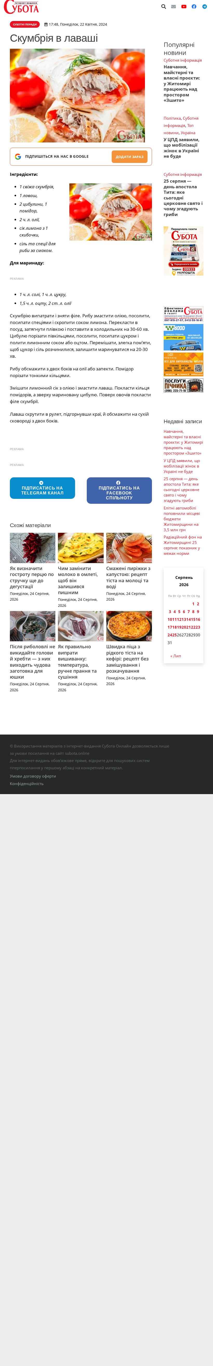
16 (198, 619)
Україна (188, 132)
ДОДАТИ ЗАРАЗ (129, 156)
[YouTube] (184, 6)
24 (170, 634)
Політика (172, 118)
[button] (164, 6)
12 (179, 619)
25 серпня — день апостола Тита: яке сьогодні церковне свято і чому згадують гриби (183, 197)
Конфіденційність (27, 783)
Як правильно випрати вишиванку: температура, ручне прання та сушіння (77, 661)
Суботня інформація (183, 60)
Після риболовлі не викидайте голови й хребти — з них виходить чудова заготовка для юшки (32, 661)
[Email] (173, 6)
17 (170, 627)
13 (184, 619)
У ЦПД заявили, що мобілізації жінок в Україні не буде (181, 147)
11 (174, 619)
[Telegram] (204, 6)
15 (193, 619)
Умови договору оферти (33, 776)
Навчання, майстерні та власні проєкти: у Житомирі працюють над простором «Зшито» (182, 83)
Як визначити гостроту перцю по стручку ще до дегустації (32, 577)
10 (170, 619)
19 (179, 627)
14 (188, 619)
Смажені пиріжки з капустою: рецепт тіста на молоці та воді (128, 577)
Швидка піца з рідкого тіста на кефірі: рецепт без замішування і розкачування (127, 658)
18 (174, 627)
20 (184, 627)
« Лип (175, 655)
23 (198, 627)
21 (188, 627)
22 (193, 627)
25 (174, 634)
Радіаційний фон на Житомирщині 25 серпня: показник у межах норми (183, 545)
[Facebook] (194, 6)
